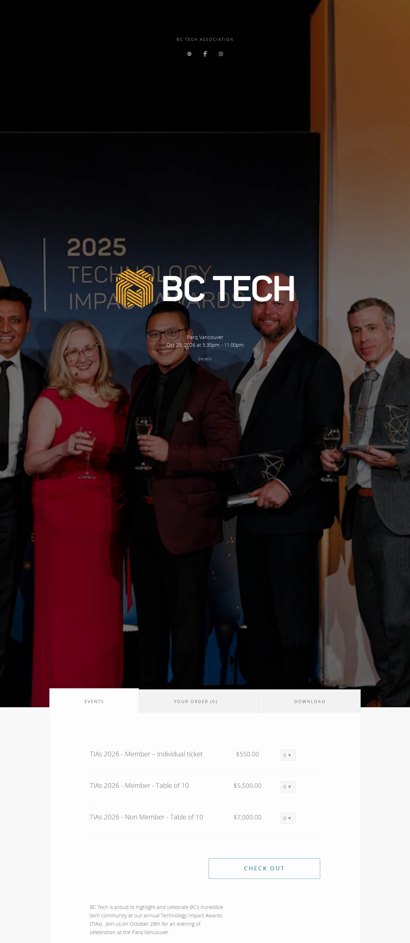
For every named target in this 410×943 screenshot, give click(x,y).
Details (205, 358)
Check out (264, 868)
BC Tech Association (205, 39)
